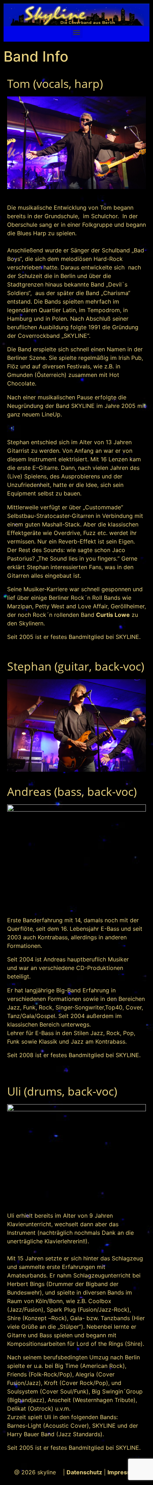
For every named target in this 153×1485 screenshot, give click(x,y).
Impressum (123, 1472)
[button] (77, 32)
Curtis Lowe (113, 614)
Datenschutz (84, 1472)
